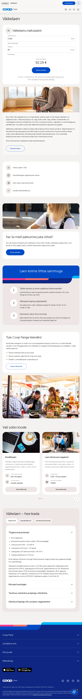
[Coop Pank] (10, 681)
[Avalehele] (10, 9)
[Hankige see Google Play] (24, 670)
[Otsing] (66, 9)
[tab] (12, 520)
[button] (21, 463)
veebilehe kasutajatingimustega (42, 694)
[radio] (12, 520)
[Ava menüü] (78, 9)
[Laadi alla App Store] (9, 670)
